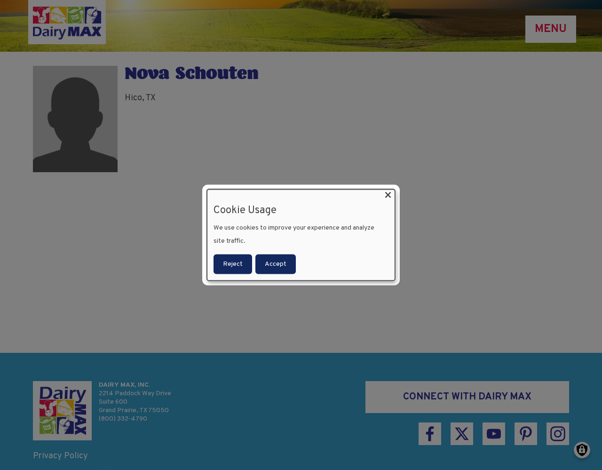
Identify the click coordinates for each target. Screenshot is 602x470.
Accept (275, 264)
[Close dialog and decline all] (388, 195)
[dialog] (301, 235)
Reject (233, 264)
